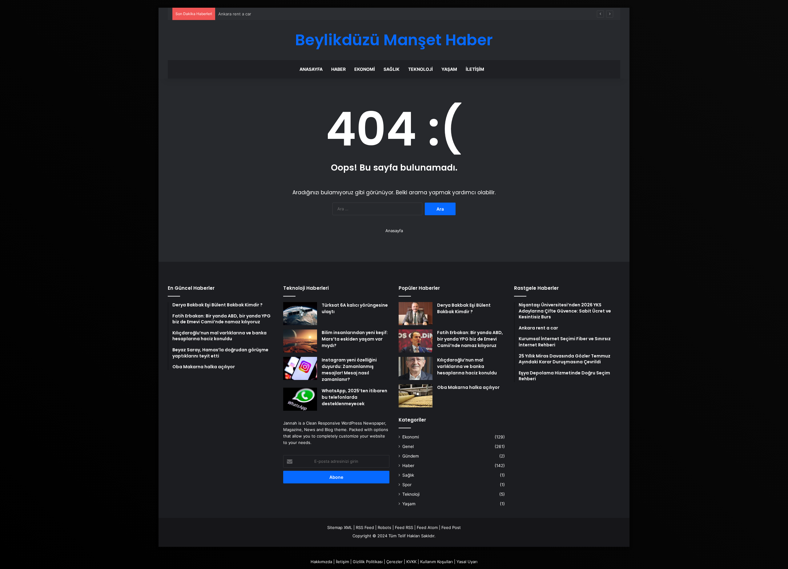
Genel (408, 446)
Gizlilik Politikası (368, 561)
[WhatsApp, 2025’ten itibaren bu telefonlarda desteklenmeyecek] (300, 399)
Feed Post (451, 527)
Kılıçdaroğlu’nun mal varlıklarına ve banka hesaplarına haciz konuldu (467, 366)
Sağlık (392, 69)
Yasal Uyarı (466, 561)
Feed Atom (427, 527)
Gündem (410, 456)
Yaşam (449, 69)
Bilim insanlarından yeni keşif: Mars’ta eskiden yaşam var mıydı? (355, 339)
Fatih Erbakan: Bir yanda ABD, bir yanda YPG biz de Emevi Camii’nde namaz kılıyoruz (470, 339)
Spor (407, 484)
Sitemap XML (339, 527)
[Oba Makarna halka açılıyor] (415, 395)
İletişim (475, 69)
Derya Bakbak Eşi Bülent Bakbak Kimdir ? (464, 308)
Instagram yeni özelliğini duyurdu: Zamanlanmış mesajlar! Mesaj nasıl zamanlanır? (349, 369)
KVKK (411, 561)
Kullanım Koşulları (436, 561)
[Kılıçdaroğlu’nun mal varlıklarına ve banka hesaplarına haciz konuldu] (415, 368)
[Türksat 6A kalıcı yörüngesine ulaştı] (300, 313)
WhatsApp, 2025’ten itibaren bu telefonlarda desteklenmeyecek (354, 397)
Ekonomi (364, 69)
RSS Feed (365, 527)
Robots (384, 527)
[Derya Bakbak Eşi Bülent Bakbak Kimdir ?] (415, 313)
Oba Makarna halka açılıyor (468, 387)
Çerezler (394, 561)
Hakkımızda (321, 561)
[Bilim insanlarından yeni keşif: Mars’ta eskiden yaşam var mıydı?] (300, 341)
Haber (338, 69)
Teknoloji (420, 69)
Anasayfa (311, 69)
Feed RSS (404, 527)
